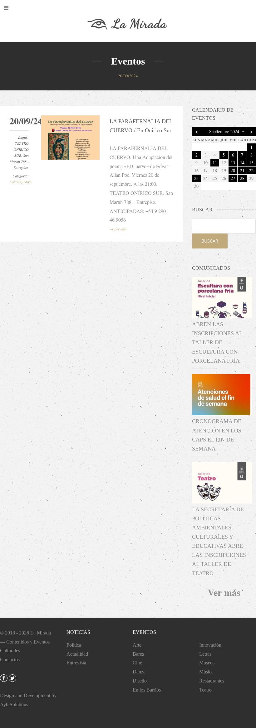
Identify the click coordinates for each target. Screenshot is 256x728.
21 (242, 170)
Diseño (140, 680)
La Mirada (40, 632)
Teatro (27, 181)
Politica (73, 645)
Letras (205, 654)
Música (206, 671)
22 (251, 170)
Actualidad (77, 654)
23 (196, 178)
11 (215, 163)
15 (251, 163)
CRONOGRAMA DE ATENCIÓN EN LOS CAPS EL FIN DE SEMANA (216, 435)
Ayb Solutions (14, 704)
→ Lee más (118, 228)
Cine (137, 662)
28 (242, 178)
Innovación (210, 645)
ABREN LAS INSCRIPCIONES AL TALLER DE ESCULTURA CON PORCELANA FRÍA (217, 342)
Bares (138, 654)
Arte (137, 645)
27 (233, 178)
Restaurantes (211, 680)
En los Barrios (147, 689)
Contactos (10, 659)
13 (233, 163)
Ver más (224, 592)
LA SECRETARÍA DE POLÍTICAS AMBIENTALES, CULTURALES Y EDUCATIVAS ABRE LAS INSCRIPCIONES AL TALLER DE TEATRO (219, 541)
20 (233, 170)
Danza (139, 671)
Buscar (209, 241)
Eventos (15, 181)
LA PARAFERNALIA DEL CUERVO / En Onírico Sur (141, 125)
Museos (206, 662)
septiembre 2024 (224, 131)
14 (242, 163)
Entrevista (76, 662)
